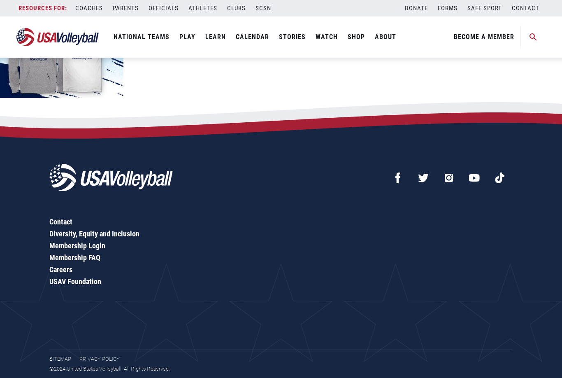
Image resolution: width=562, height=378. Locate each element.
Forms (447, 8)
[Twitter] (423, 178)
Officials (164, 8)
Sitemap (60, 359)
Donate (416, 8)
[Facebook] (398, 178)
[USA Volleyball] (57, 37)
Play (187, 37)
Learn (215, 37)
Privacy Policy (99, 359)
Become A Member (484, 37)
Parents (126, 8)
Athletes (202, 8)
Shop (356, 37)
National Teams (142, 37)
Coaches (89, 8)
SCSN (263, 8)
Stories (292, 37)
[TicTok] (500, 178)
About (385, 37)
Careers (60, 269)
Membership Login (77, 245)
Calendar (252, 37)
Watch (327, 37)
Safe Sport (484, 8)
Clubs (236, 8)
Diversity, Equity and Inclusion (94, 233)
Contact (525, 8)
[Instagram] (449, 178)
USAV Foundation (75, 281)
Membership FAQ (74, 257)
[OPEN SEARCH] (533, 37)
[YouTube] (474, 178)
